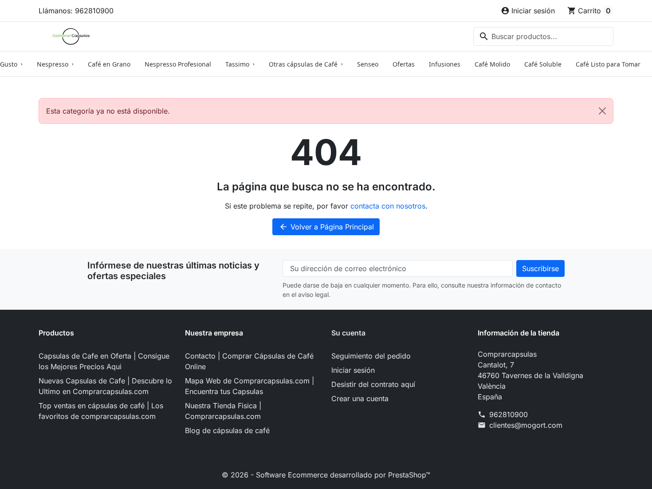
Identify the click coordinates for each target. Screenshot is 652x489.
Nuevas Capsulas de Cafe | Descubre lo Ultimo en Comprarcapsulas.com (105, 386)
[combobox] (543, 36)
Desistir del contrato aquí (373, 384)
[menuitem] (55, 63)
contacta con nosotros (387, 205)
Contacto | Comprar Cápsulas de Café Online (249, 361)
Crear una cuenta (360, 398)
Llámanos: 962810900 (76, 10)
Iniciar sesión (353, 370)
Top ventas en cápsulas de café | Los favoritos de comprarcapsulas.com (101, 411)
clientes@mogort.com (525, 425)
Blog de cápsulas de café (227, 430)
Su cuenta (348, 332)
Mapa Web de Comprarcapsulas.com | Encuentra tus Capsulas (249, 386)
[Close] (602, 111)
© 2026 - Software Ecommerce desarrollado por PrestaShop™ (326, 474)
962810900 (508, 414)
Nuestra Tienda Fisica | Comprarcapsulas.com (223, 411)
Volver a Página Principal (326, 226)
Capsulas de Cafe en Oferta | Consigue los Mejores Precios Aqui (104, 361)
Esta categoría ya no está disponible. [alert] (108, 110)
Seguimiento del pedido (371, 355)
